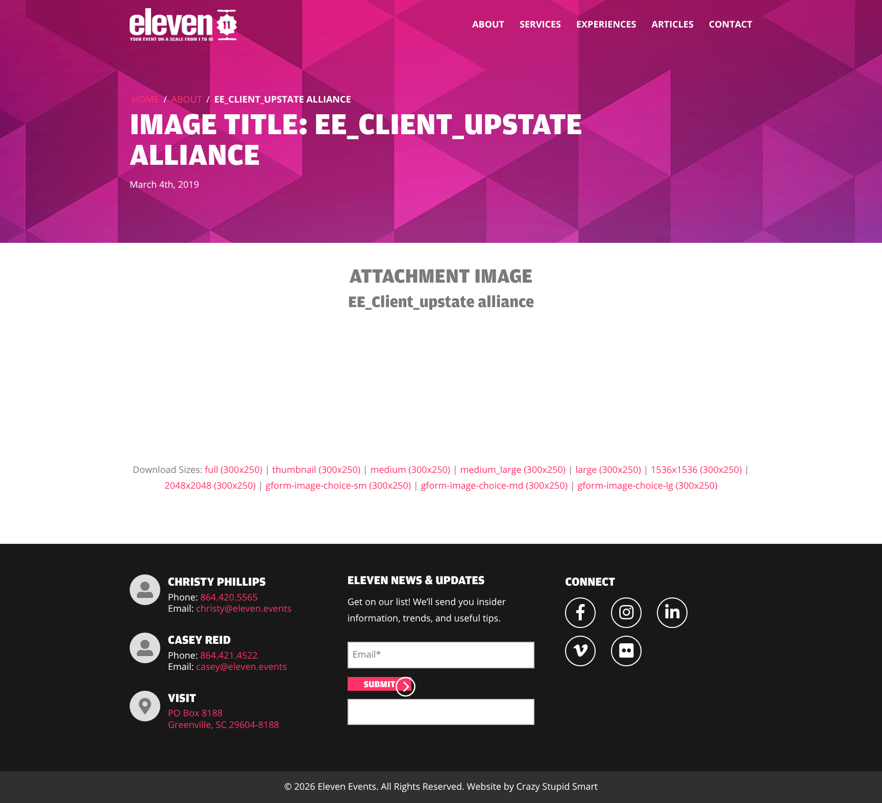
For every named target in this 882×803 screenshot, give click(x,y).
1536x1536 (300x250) (696, 470)
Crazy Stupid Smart (557, 787)
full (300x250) (233, 470)
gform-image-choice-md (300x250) (494, 486)
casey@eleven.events (241, 667)
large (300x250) (608, 470)
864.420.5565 (229, 598)
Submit (380, 684)
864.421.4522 (229, 656)
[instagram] (626, 612)
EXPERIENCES (606, 24)
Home (145, 99)
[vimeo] (580, 651)
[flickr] (626, 651)
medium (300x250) (410, 470)
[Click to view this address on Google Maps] (145, 706)
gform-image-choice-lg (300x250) (647, 486)
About (187, 99)
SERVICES (540, 24)
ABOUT (488, 24)
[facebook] (580, 612)
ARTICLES (673, 24)
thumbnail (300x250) (316, 470)
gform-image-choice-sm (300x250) (338, 486)
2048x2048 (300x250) (210, 486)
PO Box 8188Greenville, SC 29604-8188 (223, 719)
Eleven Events (346, 787)
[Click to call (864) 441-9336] (145, 589)
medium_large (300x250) (513, 470)
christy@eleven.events (243, 609)
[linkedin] (672, 612)
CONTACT (730, 24)
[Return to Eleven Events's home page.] (184, 24)
